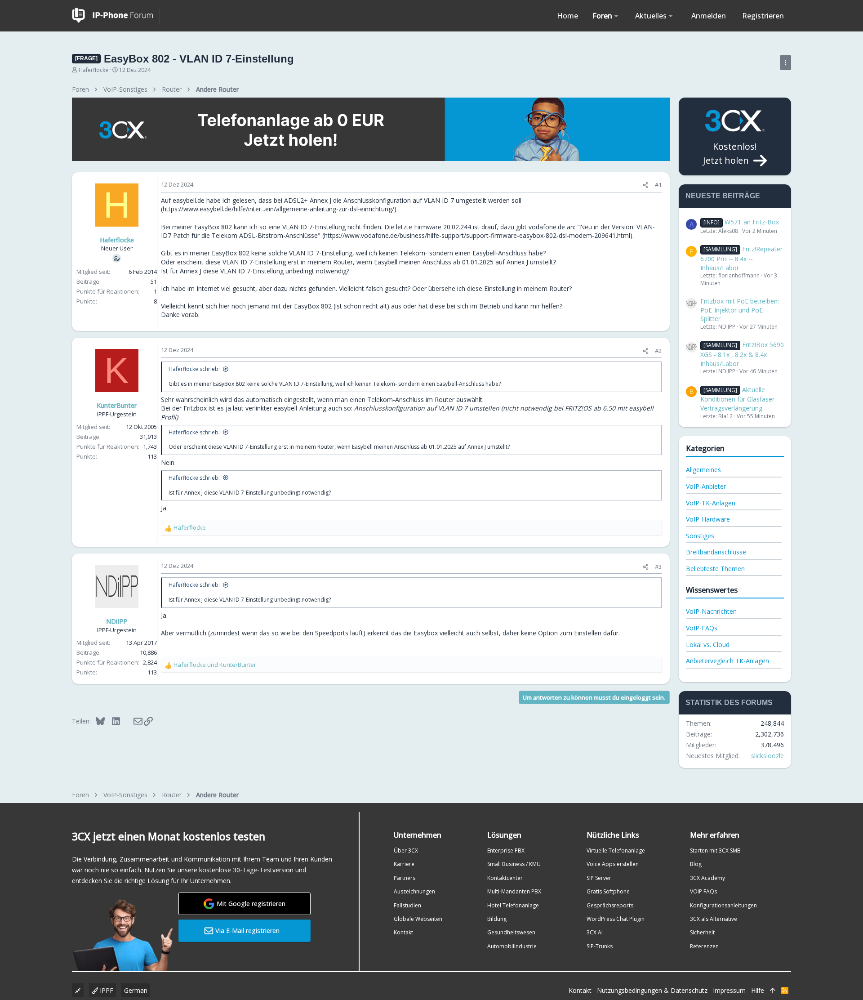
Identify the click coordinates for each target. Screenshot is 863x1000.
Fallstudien (407, 905)
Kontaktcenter (505, 878)
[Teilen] (646, 185)
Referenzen (704, 946)
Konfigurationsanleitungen (723, 905)
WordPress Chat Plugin (616, 919)
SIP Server (599, 878)
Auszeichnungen (414, 891)
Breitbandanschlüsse (716, 552)
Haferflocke (93, 70)
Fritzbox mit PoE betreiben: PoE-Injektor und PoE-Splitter (739, 310)
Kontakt (403, 932)
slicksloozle (767, 755)
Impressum (729, 990)
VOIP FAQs (703, 891)
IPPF (105, 990)
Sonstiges (700, 535)
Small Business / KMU (514, 864)
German (135, 990)
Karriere (404, 864)
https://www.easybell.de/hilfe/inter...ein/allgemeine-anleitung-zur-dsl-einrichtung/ (278, 209)
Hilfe (757, 990)
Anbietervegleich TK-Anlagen (727, 660)
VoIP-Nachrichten (711, 611)
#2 (658, 351)
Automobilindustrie (512, 946)
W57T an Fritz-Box (741, 222)
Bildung (497, 919)
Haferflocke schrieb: (194, 369)
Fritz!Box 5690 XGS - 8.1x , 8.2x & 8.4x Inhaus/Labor (742, 353)
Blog (696, 864)
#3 (658, 566)
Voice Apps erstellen (613, 864)
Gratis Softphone (608, 891)
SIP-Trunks (600, 946)
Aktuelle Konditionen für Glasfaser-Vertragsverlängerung (738, 398)
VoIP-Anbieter (706, 486)
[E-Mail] (132, 720)
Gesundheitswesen (511, 932)
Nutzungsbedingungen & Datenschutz (652, 990)
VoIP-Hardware (708, 519)
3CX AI (595, 932)
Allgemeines (703, 469)
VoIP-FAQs (701, 628)
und (214, 665)
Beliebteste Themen (715, 568)
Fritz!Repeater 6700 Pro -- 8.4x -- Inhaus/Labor (741, 258)
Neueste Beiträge (722, 196)
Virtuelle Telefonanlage (616, 850)
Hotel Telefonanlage (513, 905)
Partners (404, 878)
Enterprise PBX (506, 850)
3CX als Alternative (713, 919)
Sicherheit (702, 932)
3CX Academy (707, 878)
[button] (616, 15)
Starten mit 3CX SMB (715, 850)
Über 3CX (406, 850)
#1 (658, 185)
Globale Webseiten (418, 919)
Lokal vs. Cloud (708, 644)
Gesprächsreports (610, 905)
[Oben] (772, 990)
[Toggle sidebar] (785, 62)
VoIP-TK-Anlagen (710, 503)
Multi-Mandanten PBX (514, 891)
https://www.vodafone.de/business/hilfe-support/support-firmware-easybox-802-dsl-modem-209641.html (477, 235)
